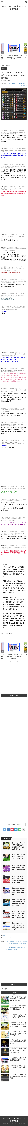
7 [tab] (20, 62)
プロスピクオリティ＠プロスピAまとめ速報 (14, 7)
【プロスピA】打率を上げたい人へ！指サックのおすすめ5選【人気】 (18, 856)
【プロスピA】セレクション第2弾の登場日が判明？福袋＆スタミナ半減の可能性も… (16, 943)
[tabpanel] (14, 51)
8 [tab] (22, 62)
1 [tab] (6, 62)
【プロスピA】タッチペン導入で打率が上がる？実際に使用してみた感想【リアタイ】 (14, 57)
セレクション (6, 937)
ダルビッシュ (12, 937)
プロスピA (5, 935)
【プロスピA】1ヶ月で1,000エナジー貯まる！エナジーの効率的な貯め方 (18, 1033)
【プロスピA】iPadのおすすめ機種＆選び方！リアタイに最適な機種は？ (18, 1058)
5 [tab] (15, 62)
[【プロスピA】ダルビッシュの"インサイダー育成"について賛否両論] (16, 829)
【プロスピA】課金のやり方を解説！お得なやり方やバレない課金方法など (18, 1007)
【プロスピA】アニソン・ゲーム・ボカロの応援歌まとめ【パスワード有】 (18, 1015)
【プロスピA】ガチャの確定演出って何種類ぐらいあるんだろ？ (18, 1041)
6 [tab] (17, 62)
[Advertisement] (14, 26)
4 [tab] (13, 62)
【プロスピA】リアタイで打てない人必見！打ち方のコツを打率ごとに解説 (18, 998)
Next (25, 52)
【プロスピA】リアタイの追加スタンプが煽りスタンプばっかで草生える (18, 1050)
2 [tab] (8, 62)
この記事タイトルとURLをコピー (15, 824)
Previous (2, 52)
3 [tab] (10, 62)
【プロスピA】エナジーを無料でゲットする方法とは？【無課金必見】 (18, 867)
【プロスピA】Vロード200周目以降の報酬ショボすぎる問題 (18, 1076)
